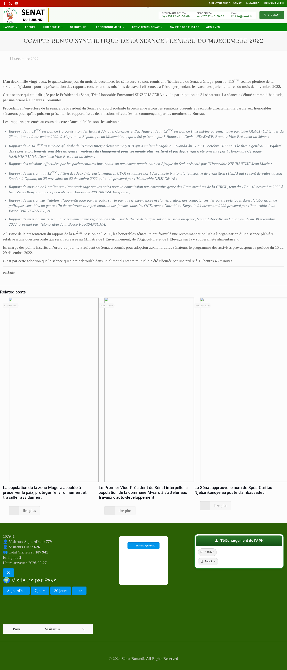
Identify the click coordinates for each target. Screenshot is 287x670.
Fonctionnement (108, 27)
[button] (239, 540)
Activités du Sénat (145, 27)
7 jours (40, 590)
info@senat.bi (243, 16)
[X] (10, 3)
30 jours (60, 590)
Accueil (30, 27)
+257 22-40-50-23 (212, 16)
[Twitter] (143, 664)
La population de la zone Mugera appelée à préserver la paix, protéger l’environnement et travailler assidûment (44, 492)
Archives (213, 27)
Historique (51, 27)
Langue (9, 27)
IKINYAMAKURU (274, 3)
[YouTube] (16, 3)
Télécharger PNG (145, 545)
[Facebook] (4, 3)
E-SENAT (274, 14)
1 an (79, 590)
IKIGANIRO (252, 3)
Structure (78, 27)
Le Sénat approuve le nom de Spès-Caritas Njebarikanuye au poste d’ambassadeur (233, 490)
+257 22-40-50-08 (178, 16)
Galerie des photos (184, 27)
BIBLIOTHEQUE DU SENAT (225, 3)
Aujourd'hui (16, 590)
